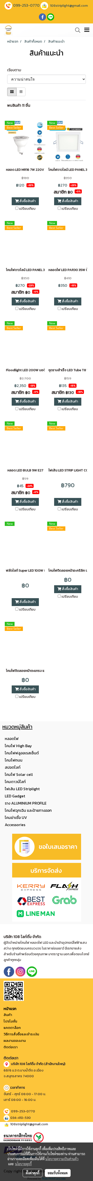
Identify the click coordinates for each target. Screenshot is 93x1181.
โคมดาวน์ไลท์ (15, 781)
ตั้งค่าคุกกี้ (32, 1173)
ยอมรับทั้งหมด (58, 1173)
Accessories (15, 825)
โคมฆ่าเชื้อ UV (16, 817)
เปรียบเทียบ (27, 208)
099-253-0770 (26, 5)
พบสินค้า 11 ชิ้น (18, 105)
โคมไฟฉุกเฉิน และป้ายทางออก (28, 810)
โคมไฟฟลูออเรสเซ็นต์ (22, 753)
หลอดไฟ (12, 738)
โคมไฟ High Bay (18, 746)
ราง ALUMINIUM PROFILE (25, 803)
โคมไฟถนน (13, 760)
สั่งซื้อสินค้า (27, 201)
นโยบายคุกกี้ (23, 1164)
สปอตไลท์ (13, 767)
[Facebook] (9, 971)
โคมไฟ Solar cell (19, 774)
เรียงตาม (15, 70)
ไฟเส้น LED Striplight (22, 789)
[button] (76, 30)
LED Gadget (15, 796)
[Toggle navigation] (87, 30)
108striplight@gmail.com (69, 5)
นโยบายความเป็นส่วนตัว (61, 1159)
